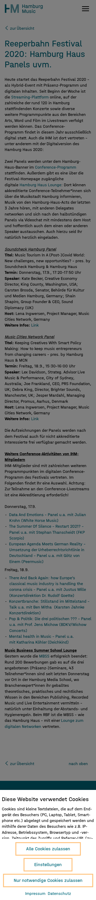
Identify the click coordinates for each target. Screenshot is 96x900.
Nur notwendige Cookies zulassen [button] (48, 880)
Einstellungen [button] (48, 864)
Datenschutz (59, 893)
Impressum (35, 893)
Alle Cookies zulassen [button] (48, 848)
